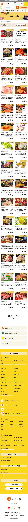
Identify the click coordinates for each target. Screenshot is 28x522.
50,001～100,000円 (5, 442)
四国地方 (12, 427)
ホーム (2, 21)
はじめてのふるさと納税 (6, 457)
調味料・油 (3, 380)
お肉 (15, 363)
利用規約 (7, 512)
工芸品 (2, 391)
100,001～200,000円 (18, 442)
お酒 (15, 371)
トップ (2, 10)
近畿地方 (21, 424)
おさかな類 (3, 368)
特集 (23, 10)
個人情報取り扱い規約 (16, 512)
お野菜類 (16, 368)
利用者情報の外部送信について (11, 515)
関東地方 (3, 424)
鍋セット (16, 380)
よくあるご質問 (4, 472)
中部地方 (12, 424)
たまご (2, 371)
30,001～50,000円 (18, 440)
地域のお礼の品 (17, 382)
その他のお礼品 (4, 394)
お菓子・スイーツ (18, 374)
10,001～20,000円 (18, 437)
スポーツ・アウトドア (19, 385)
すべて (2, 360)
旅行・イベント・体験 (6, 382)
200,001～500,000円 (5, 445)
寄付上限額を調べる (5, 460)
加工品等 (3, 377)
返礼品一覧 (13, 10)
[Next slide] (26, 10)
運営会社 (22, 515)
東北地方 (21, 421)
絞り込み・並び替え (20, 25)
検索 (18, 7)
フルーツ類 (3, 365)
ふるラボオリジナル (18, 360)
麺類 (15, 377)
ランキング (7, 10)
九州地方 (21, 427)
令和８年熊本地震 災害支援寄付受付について (14, 0)
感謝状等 (16, 391)
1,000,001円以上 (4, 448)
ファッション (17, 388)
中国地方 (3, 427)
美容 (2, 388)
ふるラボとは (4, 469)
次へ (14, 318)
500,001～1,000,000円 (19, 445)
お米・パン (3, 363)
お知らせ (3, 474)
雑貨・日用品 (4, 385)
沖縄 (2, 429)
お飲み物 (3, 374)
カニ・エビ (16, 365)
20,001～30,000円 (5, 440)
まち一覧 (18, 10)
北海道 (11, 421)
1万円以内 (3, 437)
